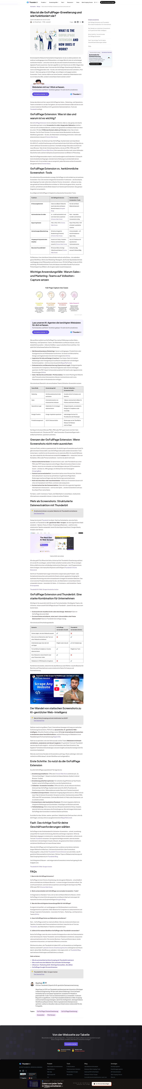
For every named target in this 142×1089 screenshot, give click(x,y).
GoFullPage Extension (39, 123)
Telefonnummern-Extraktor (73, 1069)
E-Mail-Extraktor (71, 1066)
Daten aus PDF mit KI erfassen (91, 1071)
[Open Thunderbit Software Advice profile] (32, 1074)
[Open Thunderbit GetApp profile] (23, 1074)
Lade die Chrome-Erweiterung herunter (55, 947)
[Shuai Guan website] (46, 983)
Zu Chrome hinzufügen (102, 1084)
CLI (48, 1077)
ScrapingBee (36, 471)
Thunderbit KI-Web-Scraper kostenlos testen (44, 589)
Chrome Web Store (51, 137)
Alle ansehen (70, 1074)
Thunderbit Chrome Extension (57, 852)
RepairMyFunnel (66, 363)
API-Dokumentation (116, 1071)
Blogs (38, 6)
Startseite (33, 6)
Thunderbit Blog (53, 856)
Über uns (113, 1077)
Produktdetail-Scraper (72, 1071)
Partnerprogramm (115, 1066)
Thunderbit (33, 109)
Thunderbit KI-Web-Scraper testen (41, 866)
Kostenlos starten (39, 94)
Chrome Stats (45, 163)
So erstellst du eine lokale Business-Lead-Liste (95, 1077)
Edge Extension (51, 1069)
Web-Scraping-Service (116, 1074)
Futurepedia (34, 585)
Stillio (68, 356)
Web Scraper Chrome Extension (55, 1066)
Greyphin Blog (60, 899)
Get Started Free (39, 513)
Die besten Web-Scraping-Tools (92, 1069)
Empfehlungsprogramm (117, 1069)
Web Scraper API (51, 1074)
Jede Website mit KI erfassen (91, 1066)
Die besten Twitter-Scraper (91, 1074)
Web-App (49, 1071)
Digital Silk (56, 737)
